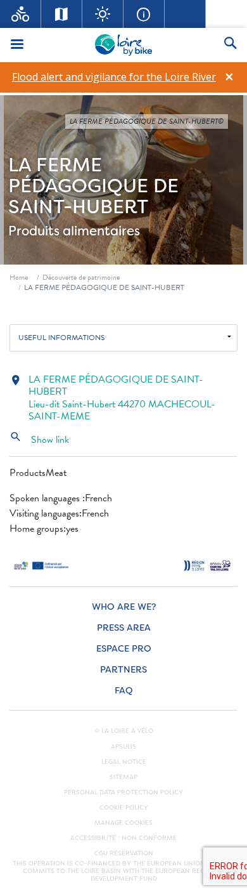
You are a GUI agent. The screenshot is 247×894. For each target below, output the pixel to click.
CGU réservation (123, 853)
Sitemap (123, 777)
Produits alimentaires (74, 231)
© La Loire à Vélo (123, 731)
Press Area (124, 627)
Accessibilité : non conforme (123, 838)
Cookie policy (123, 808)
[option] (113, 77)
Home (19, 277)
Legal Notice (123, 762)
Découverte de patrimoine (81, 277)
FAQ (124, 690)
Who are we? (124, 606)
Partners (123, 669)
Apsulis (123, 747)
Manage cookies (123, 823)
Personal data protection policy (123, 792)
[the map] (61, 14)
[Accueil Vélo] (20, 14)
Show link (39, 439)
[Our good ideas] (103, 14)
